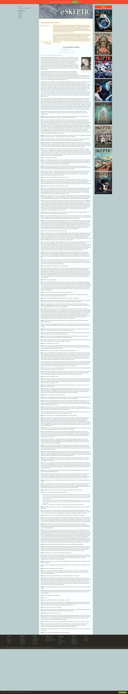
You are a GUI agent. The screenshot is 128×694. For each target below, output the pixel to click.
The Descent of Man (56, 286)
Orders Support (73, 641)
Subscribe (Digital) (22, 640)
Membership (9, 641)
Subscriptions (86, 639)
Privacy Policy (50, 647)
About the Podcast (36, 638)
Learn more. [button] (29, 692)
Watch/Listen (35, 639)
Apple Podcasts (35, 640)
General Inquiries (73, 639)
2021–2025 (20, 12)
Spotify (34, 641)
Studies (60, 638)
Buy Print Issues (22, 641)
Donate (103, 7)
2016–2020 (20, 13)
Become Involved (61, 641)
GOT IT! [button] (122, 692)
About (60, 639)
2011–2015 (20, 15)
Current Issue (22, 638)
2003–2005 (20, 18)
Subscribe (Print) (22, 639)
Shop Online (86, 638)
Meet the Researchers (62, 640)
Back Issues (86, 640)
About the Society (10, 639)
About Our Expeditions (49, 638)
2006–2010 (20, 16)
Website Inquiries (74, 640)
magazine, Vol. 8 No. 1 (55, 55)
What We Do (9, 640)
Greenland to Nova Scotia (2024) (51, 639)
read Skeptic (20, 6)
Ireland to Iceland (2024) (49, 640)
